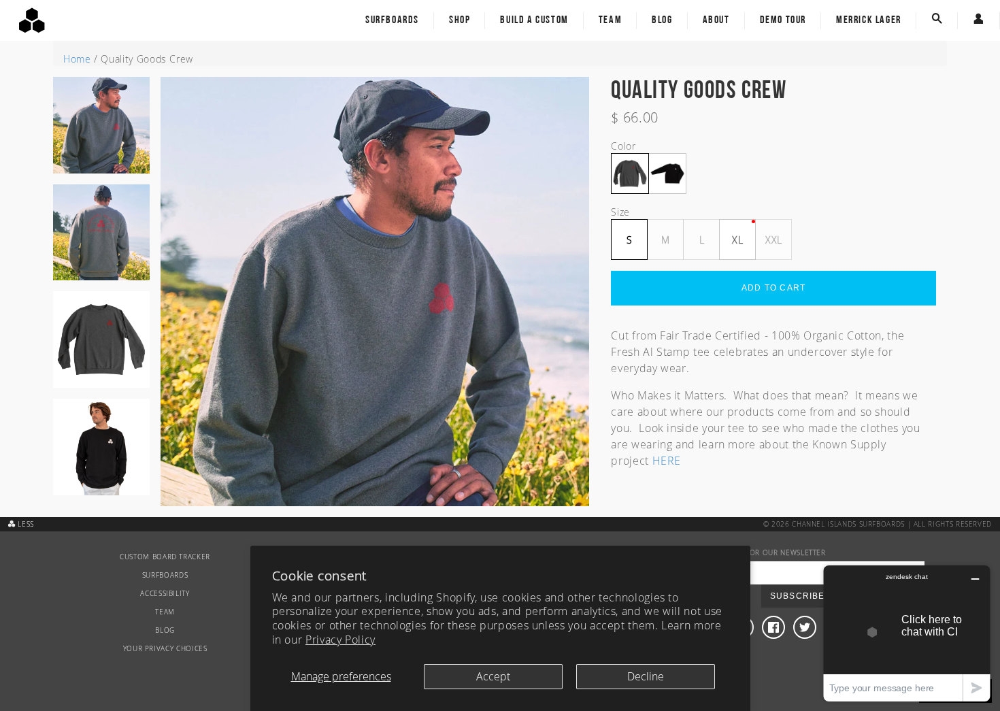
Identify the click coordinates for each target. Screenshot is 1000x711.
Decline (645, 676)
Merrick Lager (868, 20)
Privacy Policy (340, 639)
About (716, 20)
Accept (493, 676)
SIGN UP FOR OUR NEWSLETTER (770, 552)
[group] (101, 130)
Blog (662, 20)
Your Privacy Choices (165, 648)
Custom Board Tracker (165, 556)
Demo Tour (783, 20)
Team (610, 20)
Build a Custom (534, 20)
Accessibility (164, 593)
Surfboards (392, 20)
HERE (667, 460)
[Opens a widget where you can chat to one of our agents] (906, 633)
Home (77, 58)
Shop (459, 20)
